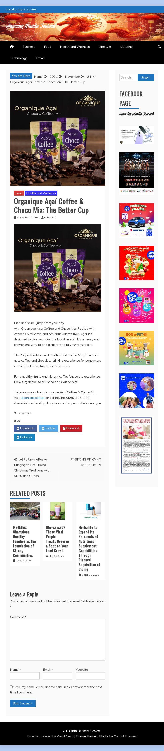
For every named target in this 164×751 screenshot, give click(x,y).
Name (15, 669)
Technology (18, 58)
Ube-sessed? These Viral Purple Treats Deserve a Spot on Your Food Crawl (57, 539)
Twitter (49, 428)
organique (25, 412)
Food (47, 47)
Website (82, 669)
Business (28, 47)
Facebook (26, 428)
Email (48, 669)
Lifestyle (105, 47)
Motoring (126, 47)
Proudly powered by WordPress (50, 736)
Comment (18, 617)
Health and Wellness (75, 47)
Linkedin (25, 437)
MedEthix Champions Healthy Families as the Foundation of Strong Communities (24, 541)
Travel (40, 58)
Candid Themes (125, 736)
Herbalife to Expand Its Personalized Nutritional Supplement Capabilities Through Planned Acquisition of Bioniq (89, 548)
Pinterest (72, 428)
